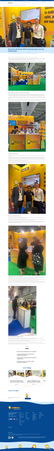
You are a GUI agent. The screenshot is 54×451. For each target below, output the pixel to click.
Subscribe (28, 398)
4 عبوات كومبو (20, 424)
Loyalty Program (41, 414)
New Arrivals (21, 0)
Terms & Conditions (34, 414)
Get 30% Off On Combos (7, 0)
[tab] (24, 386)
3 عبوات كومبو (20, 423)
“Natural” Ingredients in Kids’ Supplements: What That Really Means (33, 381)
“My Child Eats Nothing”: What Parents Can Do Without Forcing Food (17, 381)
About (26, 414)
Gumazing (9, 99)
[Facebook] (8, 428)
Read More (16, 384)
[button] (15, 2)
